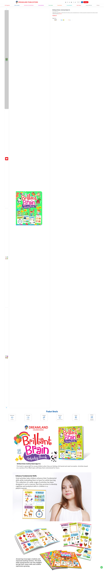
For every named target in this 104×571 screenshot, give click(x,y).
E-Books (98, 5)
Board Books (60, 5)
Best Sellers (79, 5)
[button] (6, 407)
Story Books (51, 5)
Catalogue (85, 2)
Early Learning (17, 5)
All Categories (7, 5)
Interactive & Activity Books (29, 5)
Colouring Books (41, 5)
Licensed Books (69, 5)
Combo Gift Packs (89, 5)
